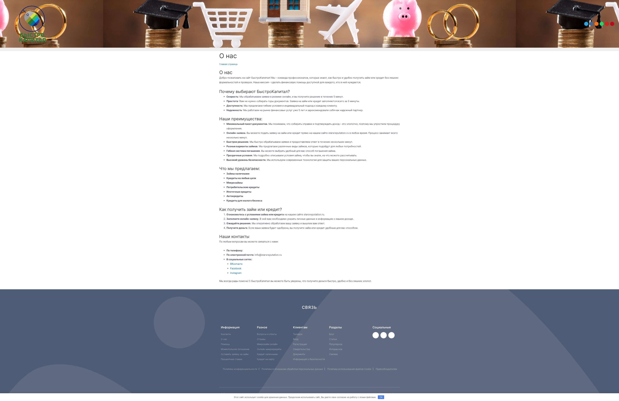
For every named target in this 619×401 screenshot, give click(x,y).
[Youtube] (607, 24)
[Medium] (315, 319)
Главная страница (228, 64)
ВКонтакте (236, 263)
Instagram (235, 272)
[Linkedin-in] (326, 319)
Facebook (235, 268)
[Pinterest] (612, 24)
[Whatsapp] (602, 24)
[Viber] (347, 319)
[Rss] (358, 319)
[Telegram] (586, 24)
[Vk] (591, 24)
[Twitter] (376, 335)
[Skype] (336, 319)
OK (381, 397)
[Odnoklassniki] (596, 24)
